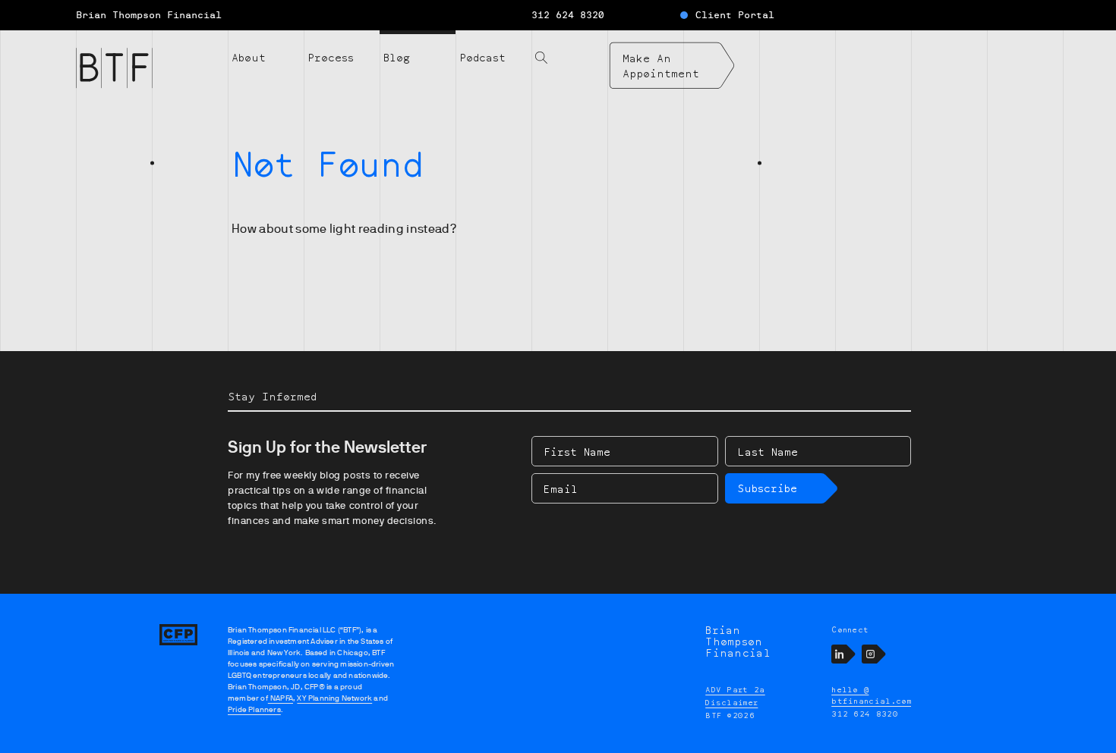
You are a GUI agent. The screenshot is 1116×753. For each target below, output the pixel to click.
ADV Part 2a (735, 689)
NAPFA (280, 698)
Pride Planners (254, 709)
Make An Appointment (661, 66)
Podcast (482, 57)
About (249, 57)
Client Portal (734, 15)
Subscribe (767, 488)
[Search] (569, 48)
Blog (396, 57)
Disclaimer (731, 702)
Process (330, 57)
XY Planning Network (334, 698)
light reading (366, 229)
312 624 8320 (567, 15)
